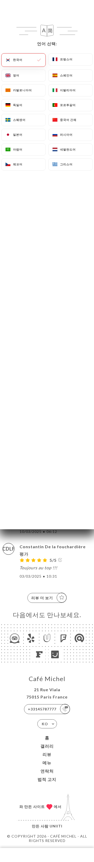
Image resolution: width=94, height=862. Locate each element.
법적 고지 (47, 779)
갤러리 (47, 745)
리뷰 (47, 754)
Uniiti (56, 826)
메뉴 (47, 762)
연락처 (47, 770)
